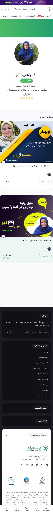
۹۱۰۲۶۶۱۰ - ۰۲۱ (33, 456)
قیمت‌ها (32, 9)
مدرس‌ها (45, 390)
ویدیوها (45, 352)
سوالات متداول (43, 374)
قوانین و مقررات (42, 379)
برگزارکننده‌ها (44, 385)
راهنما (25, 9)
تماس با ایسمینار (42, 396)
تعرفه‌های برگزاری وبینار (40, 368)
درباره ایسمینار (43, 357)
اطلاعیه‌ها (18, 9)
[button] (37, 509)
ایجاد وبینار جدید (42, 363)
